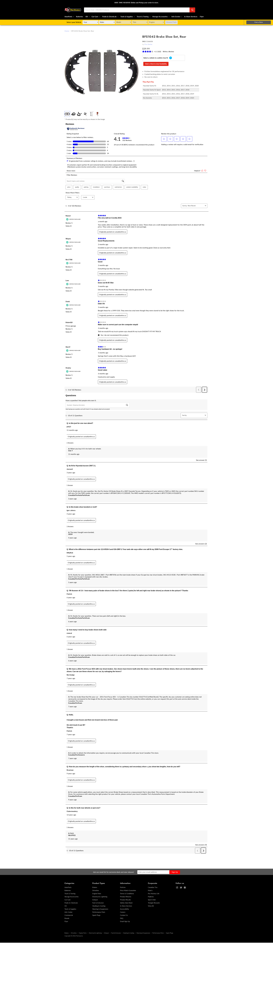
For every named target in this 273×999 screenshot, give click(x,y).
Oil (87, 16)
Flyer (202, 16)
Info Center (176, 16)
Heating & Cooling (98, 906)
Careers (122, 912)
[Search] (192, 9)
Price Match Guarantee (128, 890)
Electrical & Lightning (99, 897)
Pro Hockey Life (153, 893)
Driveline (95, 890)
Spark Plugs (96, 915)
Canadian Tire (152, 887)
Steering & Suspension (100, 909)
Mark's (150, 890)
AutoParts (69, 16)
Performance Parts (98, 912)
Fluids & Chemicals (109, 16)
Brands (67, 918)
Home (67, 31)
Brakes (94, 887)
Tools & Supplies (126, 16)
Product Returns (125, 897)
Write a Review (168, 51)
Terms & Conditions (127, 893)
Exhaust (95, 900)
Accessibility (124, 909)
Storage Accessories (160, 16)
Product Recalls (125, 900)
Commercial (69, 915)
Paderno (151, 897)
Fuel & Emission (98, 903)
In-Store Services (190, 16)
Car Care (95, 16)
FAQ (121, 918)
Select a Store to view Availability (156, 64)
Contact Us (124, 915)
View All (151, 906)
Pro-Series (148, 44)
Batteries (79, 16)
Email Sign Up (125, 921)
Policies (123, 887)
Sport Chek (152, 900)
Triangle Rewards (154, 903)
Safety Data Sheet (126, 903)
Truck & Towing (143, 16)
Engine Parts (96, 893)
